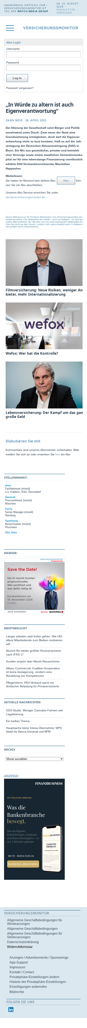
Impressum (17, 967)
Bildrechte (17, 992)
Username (13, 48)
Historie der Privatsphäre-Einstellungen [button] (38, 982)
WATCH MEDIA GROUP (32, 11)
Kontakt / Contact (22, 972)
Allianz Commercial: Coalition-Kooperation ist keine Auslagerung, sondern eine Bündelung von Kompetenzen (33, 672)
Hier (66, 180)
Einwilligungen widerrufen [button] (28, 986)
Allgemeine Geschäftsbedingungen (32, 928)
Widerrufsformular (20, 947)
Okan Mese (14, 120)
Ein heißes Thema (18, 721)
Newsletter (65, 9)
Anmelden (64, 12)
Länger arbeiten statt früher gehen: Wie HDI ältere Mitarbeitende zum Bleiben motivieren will (34, 640)
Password (12, 62)
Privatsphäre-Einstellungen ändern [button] (34, 977)
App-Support (19, 962)
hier (57, 454)
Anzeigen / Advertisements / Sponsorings (39, 957)
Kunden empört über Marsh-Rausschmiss (32, 661)
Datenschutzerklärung (23, 942)
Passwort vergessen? (20, 88)
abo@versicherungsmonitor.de (25, 197)
